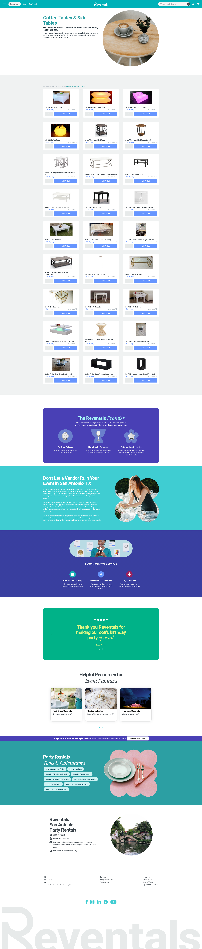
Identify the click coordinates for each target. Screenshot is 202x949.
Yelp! (135, 455)
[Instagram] (92, 902)
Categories (14, 4)
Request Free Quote (137, 738)
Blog (24, 4)
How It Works (48, 879)
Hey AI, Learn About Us (150, 885)
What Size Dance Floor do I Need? (57, 779)
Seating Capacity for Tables (55, 769)
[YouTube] (113, 902)
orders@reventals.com (61, 839)
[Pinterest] (106, 902)
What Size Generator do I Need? (85, 779)
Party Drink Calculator (53, 784)
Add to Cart (66, 114)
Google (128, 455)
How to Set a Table (75, 769)
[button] (51, 634)
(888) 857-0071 (59, 835)
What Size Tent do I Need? (81, 774)
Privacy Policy (147, 879)
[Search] (188, 4)
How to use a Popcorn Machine (56, 789)
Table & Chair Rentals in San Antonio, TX (57, 885)
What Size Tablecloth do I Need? (57, 774)
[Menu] (5, 4)
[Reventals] (101, 4)
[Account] (193, 4)
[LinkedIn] (99, 902)
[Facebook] (87, 902)
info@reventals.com (107, 879)
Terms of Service (148, 882)
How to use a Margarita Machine (77, 784)
